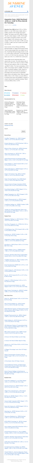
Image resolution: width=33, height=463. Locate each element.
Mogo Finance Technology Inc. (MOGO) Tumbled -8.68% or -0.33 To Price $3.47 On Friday (15, 291)
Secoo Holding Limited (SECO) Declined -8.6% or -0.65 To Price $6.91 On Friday (15, 427)
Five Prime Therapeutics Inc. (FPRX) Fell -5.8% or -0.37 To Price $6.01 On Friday (16, 225)
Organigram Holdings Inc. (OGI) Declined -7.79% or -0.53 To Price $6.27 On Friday (16, 219)
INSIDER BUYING (8, 125)
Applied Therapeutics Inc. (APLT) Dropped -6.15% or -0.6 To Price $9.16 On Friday (16, 195)
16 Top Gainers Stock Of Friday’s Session (14, 361)
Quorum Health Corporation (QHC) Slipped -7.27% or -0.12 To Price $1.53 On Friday (16, 402)
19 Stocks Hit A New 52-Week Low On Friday (14, 336)
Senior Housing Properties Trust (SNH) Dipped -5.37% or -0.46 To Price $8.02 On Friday (15, 179)
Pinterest (16, 95)
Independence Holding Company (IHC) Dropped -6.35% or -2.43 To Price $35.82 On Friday (15, 240)
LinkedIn (8, 95)
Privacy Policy (19, 461)
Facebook (16, 93)
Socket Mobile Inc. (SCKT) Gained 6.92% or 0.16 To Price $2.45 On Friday (15, 164)
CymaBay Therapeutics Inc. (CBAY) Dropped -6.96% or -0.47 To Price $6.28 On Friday (14, 139)
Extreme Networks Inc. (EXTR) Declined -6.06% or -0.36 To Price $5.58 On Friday (16, 144)
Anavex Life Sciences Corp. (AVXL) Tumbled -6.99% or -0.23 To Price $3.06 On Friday (14, 174)
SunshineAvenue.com (14, 459)
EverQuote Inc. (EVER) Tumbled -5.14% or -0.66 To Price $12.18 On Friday (15, 235)
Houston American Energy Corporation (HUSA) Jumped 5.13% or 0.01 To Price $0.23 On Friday (15, 185)
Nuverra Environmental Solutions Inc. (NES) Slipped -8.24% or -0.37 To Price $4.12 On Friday (15, 286)
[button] (8, 11)
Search (6, 128)
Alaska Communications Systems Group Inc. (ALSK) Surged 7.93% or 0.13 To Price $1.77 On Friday (15, 356)
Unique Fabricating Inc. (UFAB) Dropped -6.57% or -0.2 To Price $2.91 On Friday (16, 169)
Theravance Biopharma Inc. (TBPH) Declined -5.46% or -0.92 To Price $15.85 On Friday (14, 417)
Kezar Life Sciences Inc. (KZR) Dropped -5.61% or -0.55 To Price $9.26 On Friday (16, 407)
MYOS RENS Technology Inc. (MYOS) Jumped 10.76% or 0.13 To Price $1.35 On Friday (15, 422)
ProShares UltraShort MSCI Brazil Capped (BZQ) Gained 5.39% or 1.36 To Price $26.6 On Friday (15, 255)
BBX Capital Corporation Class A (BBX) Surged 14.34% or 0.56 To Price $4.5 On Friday (15, 332)
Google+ (24, 93)
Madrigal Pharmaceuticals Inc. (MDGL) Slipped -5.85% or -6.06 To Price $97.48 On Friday (15, 316)
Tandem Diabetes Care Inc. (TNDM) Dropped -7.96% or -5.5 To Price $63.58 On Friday (14, 250)
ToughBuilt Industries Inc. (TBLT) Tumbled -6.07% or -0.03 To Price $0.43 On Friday (16, 260)
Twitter (8, 93)
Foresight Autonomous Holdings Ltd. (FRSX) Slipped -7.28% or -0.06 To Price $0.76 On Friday (15, 447)
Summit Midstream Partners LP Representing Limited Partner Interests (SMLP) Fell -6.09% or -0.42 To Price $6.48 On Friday (15, 366)
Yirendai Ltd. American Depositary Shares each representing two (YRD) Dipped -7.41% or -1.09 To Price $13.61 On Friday (16, 211)
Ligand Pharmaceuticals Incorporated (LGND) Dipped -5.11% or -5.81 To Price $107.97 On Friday (16, 159)
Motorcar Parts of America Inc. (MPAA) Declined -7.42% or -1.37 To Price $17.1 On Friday (15, 149)
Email (23, 95)
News (9, 14)
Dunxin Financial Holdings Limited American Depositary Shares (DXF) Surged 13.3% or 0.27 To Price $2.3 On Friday (16, 373)
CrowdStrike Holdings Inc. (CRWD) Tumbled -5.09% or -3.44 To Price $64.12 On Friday (16, 205)
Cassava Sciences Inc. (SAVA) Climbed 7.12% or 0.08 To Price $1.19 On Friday (16, 386)
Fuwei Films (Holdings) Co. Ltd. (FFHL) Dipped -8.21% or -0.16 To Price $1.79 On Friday (15, 381)
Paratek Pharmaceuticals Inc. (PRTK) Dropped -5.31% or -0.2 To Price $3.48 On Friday (15, 200)
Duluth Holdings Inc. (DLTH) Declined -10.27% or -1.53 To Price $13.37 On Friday (15, 321)
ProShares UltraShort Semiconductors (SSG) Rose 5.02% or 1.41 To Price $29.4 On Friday (16, 437)
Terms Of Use (13, 461)
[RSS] (28, 11)
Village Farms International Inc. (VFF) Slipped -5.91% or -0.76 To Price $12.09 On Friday (15, 391)
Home (5, 14)
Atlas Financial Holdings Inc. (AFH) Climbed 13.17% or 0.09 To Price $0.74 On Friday (14, 304)
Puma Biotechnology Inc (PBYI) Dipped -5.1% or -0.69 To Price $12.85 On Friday (15, 190)
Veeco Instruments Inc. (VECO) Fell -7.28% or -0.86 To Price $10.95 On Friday (15, 154)
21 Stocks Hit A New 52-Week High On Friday (15, 340)
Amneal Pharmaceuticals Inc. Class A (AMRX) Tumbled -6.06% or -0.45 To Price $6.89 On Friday (16, 432)
